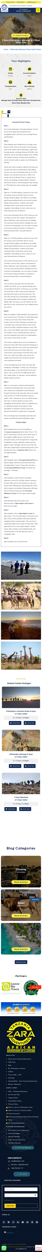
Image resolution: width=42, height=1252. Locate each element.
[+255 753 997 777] (9, 1168)
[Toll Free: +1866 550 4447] (9, 1165)
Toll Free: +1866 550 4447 (19, 1164)
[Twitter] (8, 1222)
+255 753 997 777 (17, 1168)
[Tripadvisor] (27, 1222)
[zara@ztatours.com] (9, 1161)
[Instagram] (13, 1222)
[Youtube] (23, 1222)
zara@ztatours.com (17, 1161)
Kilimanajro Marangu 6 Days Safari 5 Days (25, 49)
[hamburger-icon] (38, 10)
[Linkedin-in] (18, 1222)
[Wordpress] (32, 1222)
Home (6, 49)
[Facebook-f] (4, 1222)
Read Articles (21, 882)
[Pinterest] (37, 1222)
